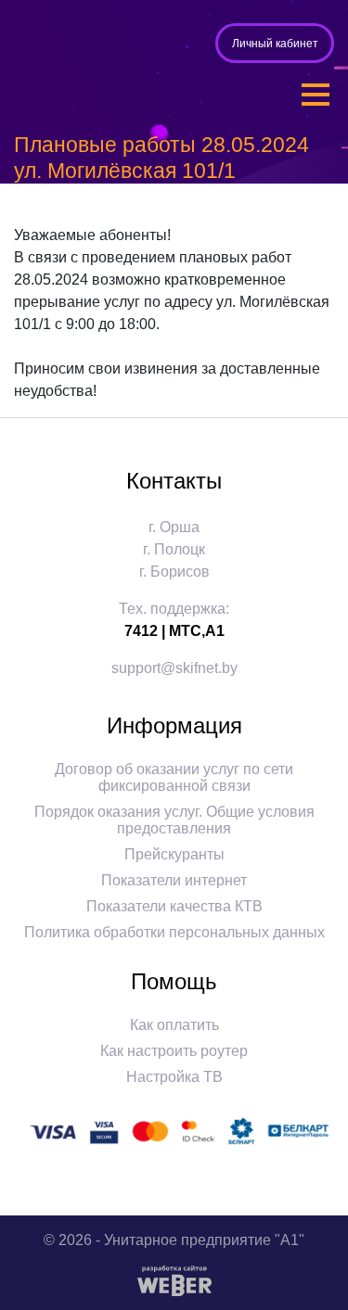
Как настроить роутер (174, 1051)
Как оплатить (174, 1025)
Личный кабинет (275, 43)
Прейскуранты (174, 854)
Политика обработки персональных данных (174, 932)
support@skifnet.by (174, 668)
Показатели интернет (174, 880)
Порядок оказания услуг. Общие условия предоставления (174, 820)
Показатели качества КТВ (174, 906)
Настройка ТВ (174, 1077)
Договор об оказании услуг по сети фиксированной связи (174, 777)
